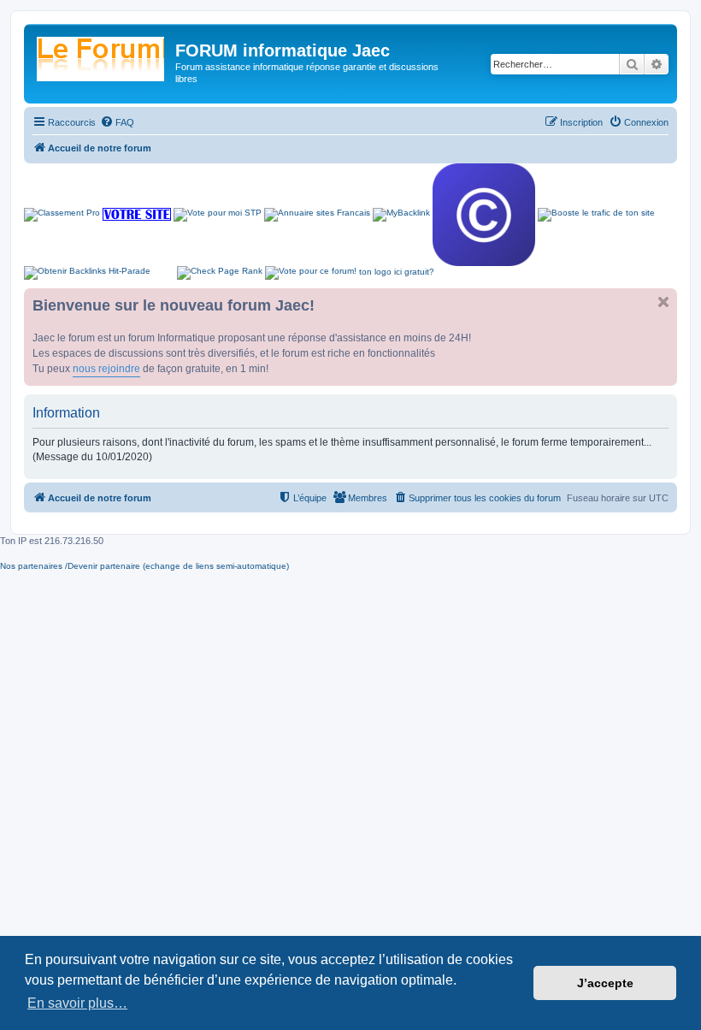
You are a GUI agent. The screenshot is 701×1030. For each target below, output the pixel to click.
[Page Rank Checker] (219, 273)
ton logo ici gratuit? (396, 271)
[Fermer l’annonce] (663, 302)
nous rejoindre (106, 369)
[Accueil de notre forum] (101, 55)
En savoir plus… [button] (77, 1003)
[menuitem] (117, 122)
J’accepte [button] (605, 983)
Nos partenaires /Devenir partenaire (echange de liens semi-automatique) (144, 566)
